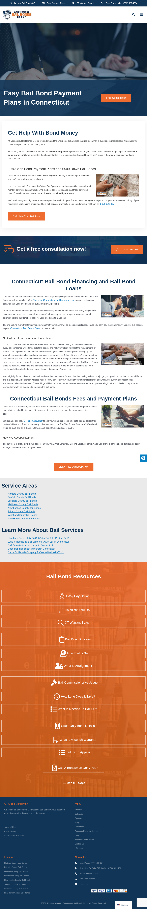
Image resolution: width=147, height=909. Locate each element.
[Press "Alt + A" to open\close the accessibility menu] (143, 458)
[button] (133, 14)
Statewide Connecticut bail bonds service (53, 300)
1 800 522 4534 (108, 204)
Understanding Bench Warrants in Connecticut (31, 549)
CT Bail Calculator (33, 421)
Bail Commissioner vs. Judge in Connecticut (30, 545)
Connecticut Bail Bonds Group (25, 328)
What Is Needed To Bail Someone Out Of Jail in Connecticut (38, 542)
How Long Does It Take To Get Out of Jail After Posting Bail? (38, 538)
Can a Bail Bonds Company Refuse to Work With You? (36, 552)
